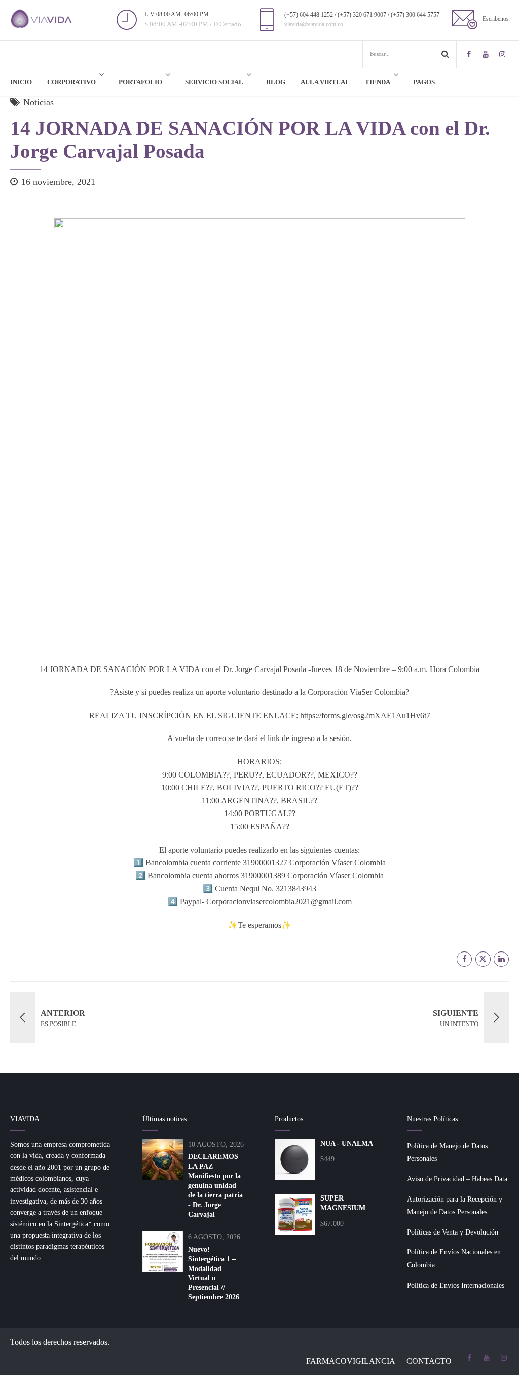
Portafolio (140, 82)
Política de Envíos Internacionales (455, 1285)
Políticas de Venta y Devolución (452, 1232)
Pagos (424, 82)
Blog (275, 82)
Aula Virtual (325, 82)
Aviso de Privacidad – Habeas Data (457, 1179)
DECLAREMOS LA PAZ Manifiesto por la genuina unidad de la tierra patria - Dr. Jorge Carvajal (215, 1185)
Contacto (429, 1361)
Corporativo (71, 82)
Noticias (38, 102)
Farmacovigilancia (350, 1361)
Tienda (377, 82)
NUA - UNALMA (346, 1143)
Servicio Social (214, 82)
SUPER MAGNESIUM (342, 1203)
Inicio (21, 82)
